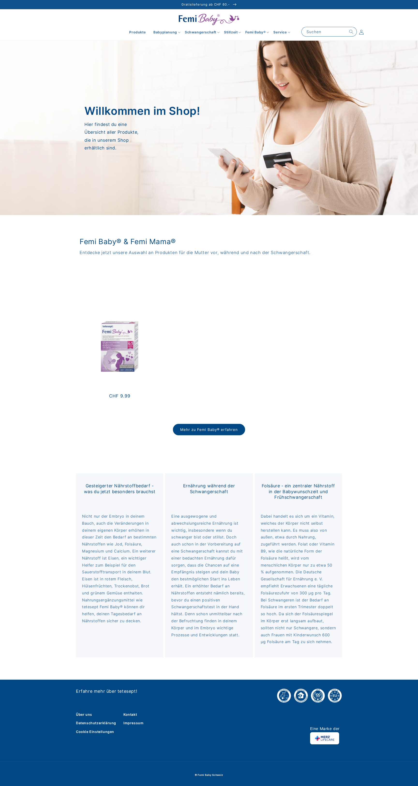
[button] (165, 32)
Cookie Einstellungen (95, 732)
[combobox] (329, 31)
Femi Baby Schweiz (210, 774)
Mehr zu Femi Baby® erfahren (209, 429)
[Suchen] (351, 31)
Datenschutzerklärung (96, 723)
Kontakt (130, 714)
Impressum (133, 723)
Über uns (84, 714)
